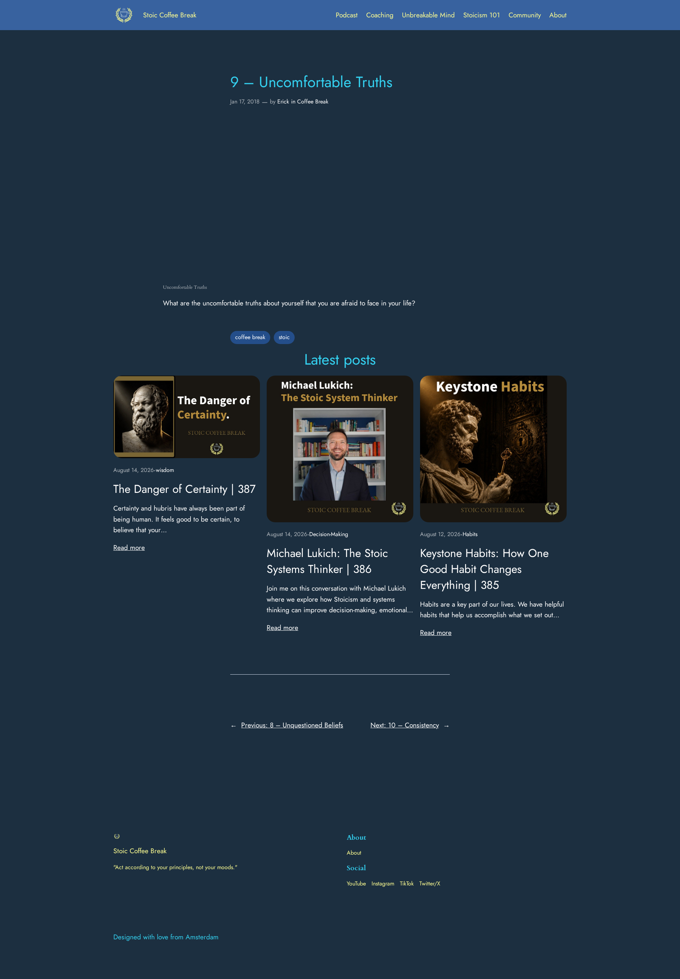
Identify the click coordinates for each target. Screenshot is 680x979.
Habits (470, 534)
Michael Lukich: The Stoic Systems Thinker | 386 (327, 561)
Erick (283, 101)
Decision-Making (328, 534)
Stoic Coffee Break (169, 15)
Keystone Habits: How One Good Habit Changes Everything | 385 (484, 569)
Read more (129, 547)
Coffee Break (312, 101)
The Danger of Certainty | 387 (184, 489)
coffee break (250, 337)
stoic (284, 337)
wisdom (165, 470)
